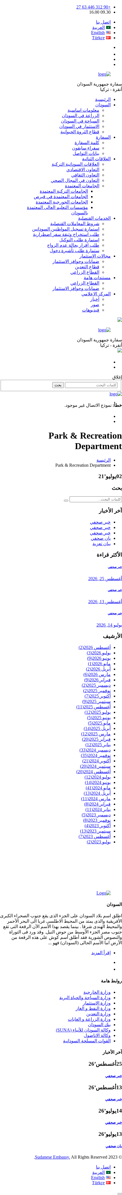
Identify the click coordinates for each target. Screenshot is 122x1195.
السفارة (103, 137)
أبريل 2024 (97, 793)
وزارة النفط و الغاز (93, 1008)
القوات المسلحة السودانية (87, 1040)
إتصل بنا (103, 22)
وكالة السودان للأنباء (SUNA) (83, 1030)
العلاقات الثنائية (96, 158)
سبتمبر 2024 (95, 766)
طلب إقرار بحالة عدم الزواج (73, 245)
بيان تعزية (101, 543)
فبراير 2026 (97, 679)
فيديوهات (90, 310)
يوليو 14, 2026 (109, 625)
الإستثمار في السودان (79, 126)
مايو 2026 (99, 663)
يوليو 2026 (99, 652)
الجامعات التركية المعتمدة (64, 191)
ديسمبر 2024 (95, 750)
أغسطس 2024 (93, 771)
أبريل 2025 (97, 728)
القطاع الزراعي (84, 272)
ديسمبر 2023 (96, 814)
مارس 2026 (97, 674)
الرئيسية (103, 99)
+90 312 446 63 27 (93, 7)
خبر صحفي (100, 522)
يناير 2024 (98, 809)
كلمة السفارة (87, 142)
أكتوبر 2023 (98, 825)
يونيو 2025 (99, 717)
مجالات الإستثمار (95, 256)
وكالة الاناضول (97, 1035)
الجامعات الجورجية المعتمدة (62, 202)
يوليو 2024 (98, 777)
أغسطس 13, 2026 (105, 601)
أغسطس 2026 (95, 647)
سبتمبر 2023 (95, 831)
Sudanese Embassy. (52, 1157)
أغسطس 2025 (93, 706)
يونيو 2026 (99, 658)
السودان (103, 104)
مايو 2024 (98, 787)
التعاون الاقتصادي (82, 169)
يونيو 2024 (98, 782)
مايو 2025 (99, 723)
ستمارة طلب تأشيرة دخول (74, 250)
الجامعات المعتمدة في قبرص (61, 196)
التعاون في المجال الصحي (75, 180)
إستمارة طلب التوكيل (79, 239)
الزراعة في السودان (80, 115)
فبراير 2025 (96, 739)
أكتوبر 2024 (96, 760)
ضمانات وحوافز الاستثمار (75, 261)
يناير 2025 (98, 744)
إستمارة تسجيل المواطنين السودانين (65, 229)
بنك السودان (99, 1024)
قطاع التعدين (87, 266)
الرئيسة (103, 460)
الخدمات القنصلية (94, 218)
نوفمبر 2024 (96, 755)
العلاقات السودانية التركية (75, 164)
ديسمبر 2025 (96, 685)
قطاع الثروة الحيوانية (79, 131)
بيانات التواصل (86, 153)
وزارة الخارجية (97, 992)
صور (95, 304)
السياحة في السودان (80, 121)
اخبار (94, 299)
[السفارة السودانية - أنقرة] (104, 74)
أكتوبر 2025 (98, 696)
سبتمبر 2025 (96, 701)
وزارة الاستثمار (97, 1003)
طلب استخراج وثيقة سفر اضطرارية (66, 234)
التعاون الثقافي (85, 175)
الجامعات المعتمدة (82, 185)
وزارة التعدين (98, 1013)
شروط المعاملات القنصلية (74, 223)
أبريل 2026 (98, 669)
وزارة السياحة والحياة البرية (85, 997)
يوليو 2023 (99, 841)
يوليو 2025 (98, 712)
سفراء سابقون (85, 148)
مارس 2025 (96, 733)
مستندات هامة (97, 277)
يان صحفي (101, 538)
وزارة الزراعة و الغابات (89, 1019)
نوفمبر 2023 (97, 820)
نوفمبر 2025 (97, 690)
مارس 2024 (96, 798)
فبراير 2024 (97, 804)
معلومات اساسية (83, 110)
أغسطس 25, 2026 (105, 578)
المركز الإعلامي (96, 293)
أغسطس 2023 (95, 836)
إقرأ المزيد (101, 952)
